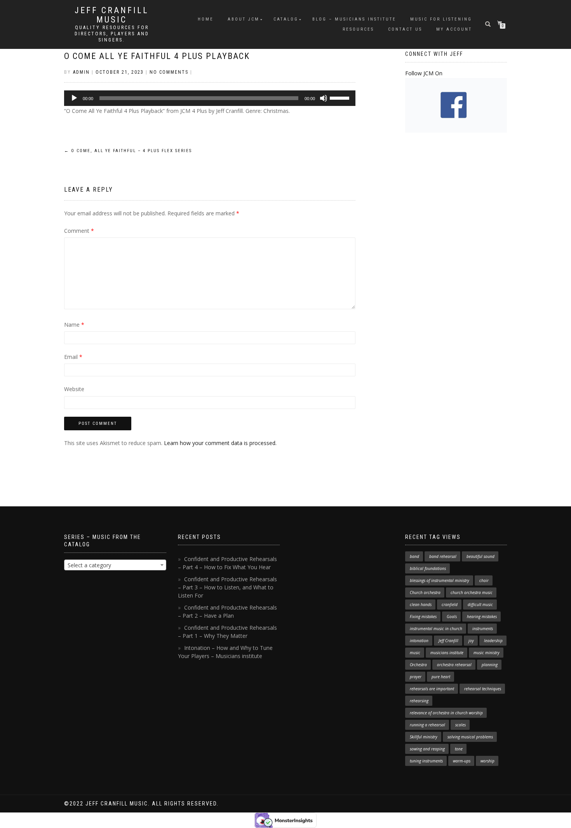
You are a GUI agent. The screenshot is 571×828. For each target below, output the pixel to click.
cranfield (450, 604)
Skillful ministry (423, 737)
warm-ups (461, 761)
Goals (452, 616)
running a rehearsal (427, 725)
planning (490, 664)
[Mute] (323, 98)
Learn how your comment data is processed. (220, 443)
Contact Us (405, 29)
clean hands (421, 604)
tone (459, 749)
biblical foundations (428, 568)
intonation (419, 640)
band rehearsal (442, 556)
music (415, 652)
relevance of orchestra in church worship (446, 712)
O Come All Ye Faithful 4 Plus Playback (157, 56)
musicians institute (446, 652)
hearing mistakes (482, 616)
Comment (79, 230)
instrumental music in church (436, 628)
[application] (209, 98)
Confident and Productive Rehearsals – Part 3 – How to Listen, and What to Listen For (227, 587)
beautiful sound (480, 556)
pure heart (441, 676)
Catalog (285, 19)
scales (460, 725)
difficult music (480, 604)
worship (487, 761)
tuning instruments (426, 761)
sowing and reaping (427, 749)
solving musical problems (470, 737)
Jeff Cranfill (448, 640)
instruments (482, 628)
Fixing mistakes (423, 616)
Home (206, 19)
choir (484, 580)
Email (73, 356)
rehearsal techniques (482, 688)
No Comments (169, 72)
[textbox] (115, 565)
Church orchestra (425, 592)
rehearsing (419, 700)
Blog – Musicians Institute (354, 19)
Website (74, 389)
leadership (493, 640)
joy (471, 640)
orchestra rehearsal (454, 664)
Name (74, 324)
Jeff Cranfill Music (112, 15)
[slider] (341, 97)
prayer (415, 676)
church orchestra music (472, 592)
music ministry (487, 652)
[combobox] (115, 565)
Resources (358, 29)
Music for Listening (441, 19)
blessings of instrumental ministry (439, 580)
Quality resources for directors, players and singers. (112, 34)
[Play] (74, 98)
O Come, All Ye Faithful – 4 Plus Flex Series (128, 150)
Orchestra (418, 664)
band (414, 556)
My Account (454, 29)
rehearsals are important (432, 688)
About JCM (243, 19)
